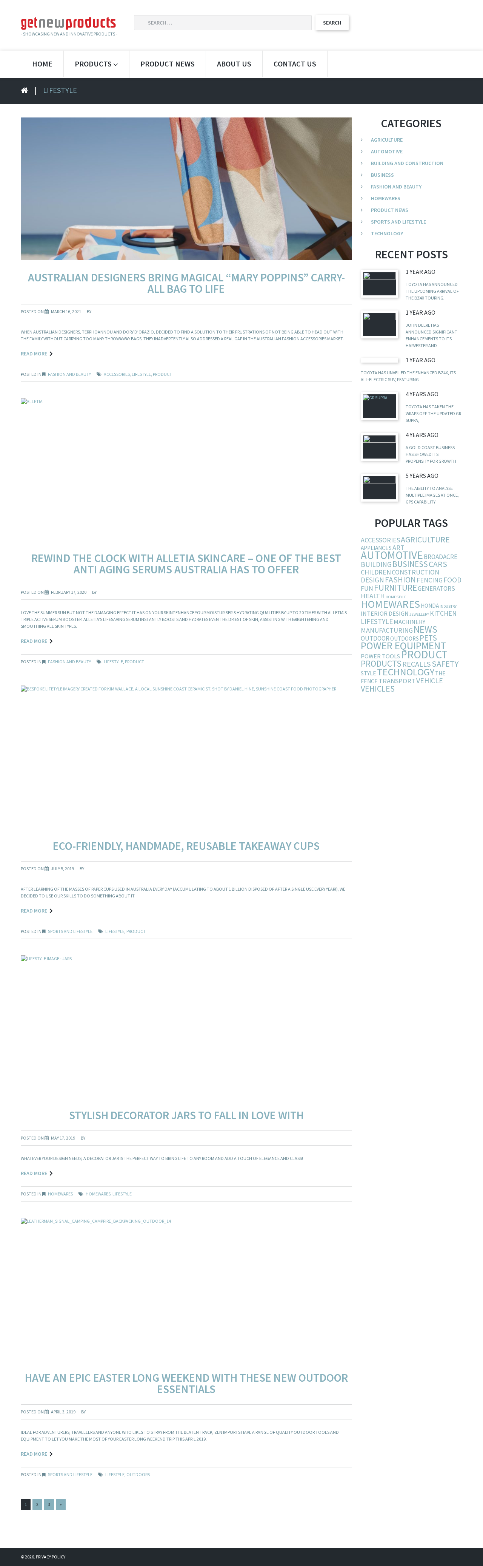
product (162, 374)
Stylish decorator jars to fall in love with (186, 1115)
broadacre (440, 557)
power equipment (403, 645)
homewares (98, 1194)
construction (415, 572)
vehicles (378, 688)
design (372, 579)
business (410, 564)
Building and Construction (407, 163)
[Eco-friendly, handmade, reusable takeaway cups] (186, 756)
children (376, 572)
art (398, 547)
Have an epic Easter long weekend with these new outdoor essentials (186, 1383)
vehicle (429, 680)
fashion (400, 580)
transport (396, 680)
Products (93, 63)
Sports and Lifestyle (70, 931)
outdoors (138, 1474)
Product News (167, 63)
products (381, 663)
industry (448, 606)
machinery (409, 621)
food (452, 579)
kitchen (443, 613)
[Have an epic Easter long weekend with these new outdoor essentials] (186, 1288)
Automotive (387, 151)
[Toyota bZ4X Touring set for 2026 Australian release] (379, 283)
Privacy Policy (50, 1557)
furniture (395, 587)
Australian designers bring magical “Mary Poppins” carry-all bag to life (186, 283)
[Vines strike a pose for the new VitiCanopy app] (379, 487)
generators (436, 588)
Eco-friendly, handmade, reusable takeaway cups (186, 846)
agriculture (425, 539)
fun (367, 588)
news (425, 629)
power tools (380, 656)
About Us (234, 63)
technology (405, 672)
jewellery (419, 614)
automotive (392, 555)
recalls (416, 664)
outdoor (375, 638)
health (373, 595)
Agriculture (387, 139)
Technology (387, 233)
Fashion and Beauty (69, 374)
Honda (430, 605)
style (368, 673)
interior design (385, 613)
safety (445, 663)
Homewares (60, 1194)
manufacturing (387, 630)
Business (382, 174)
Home (42, 63)
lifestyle (141, 374)
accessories (117, 374)
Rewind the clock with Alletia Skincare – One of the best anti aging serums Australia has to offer (186, 563)
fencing (430, 580)
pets (428, 638)
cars (438, 564)
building (376, 564)
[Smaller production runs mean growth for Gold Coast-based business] (379, 446)
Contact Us (295, 63)
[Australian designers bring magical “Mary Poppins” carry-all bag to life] (186, 188)
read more (34, 353)
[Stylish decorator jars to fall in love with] (186, 1026)
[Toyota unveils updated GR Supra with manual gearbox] (379, 405)
